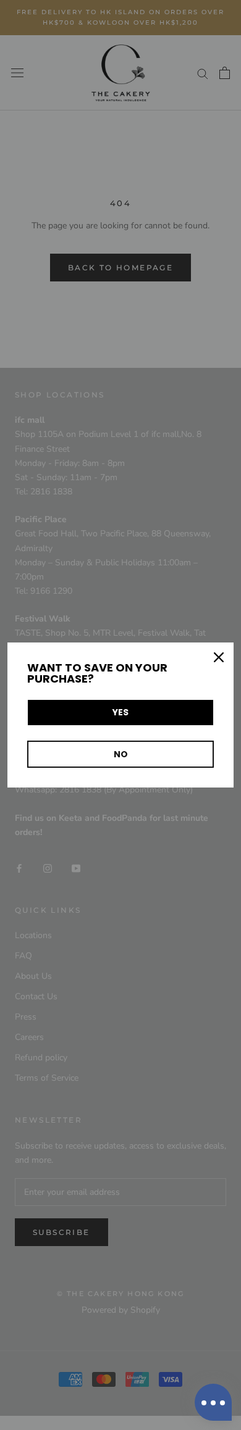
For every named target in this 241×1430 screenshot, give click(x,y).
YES (120, 712)
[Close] (219, 657)
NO (121, 754)
